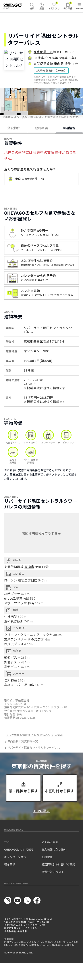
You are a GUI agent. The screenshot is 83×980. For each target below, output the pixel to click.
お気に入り (54, 6)
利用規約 (47, 857)
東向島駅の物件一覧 (29, 179)
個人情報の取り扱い (54, 849)
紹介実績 (9, 864)
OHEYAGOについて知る (19, 849)
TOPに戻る (41, 810)
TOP (7, 842)
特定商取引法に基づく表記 (58, 864)
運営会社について (53, 872)
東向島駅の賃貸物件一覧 (23, 741)
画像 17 (74, 110)
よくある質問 (50, 842)
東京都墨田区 (43, 52)
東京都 (58, 735)
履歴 (41, 8)
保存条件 (68, 6)
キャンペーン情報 (15, 857)
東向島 (59, 63)
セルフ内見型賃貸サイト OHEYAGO (28, 735)
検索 (32, 8)
